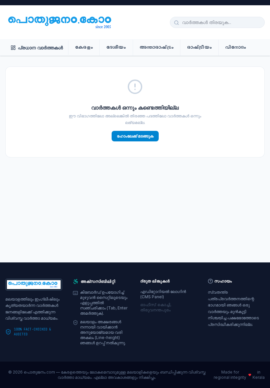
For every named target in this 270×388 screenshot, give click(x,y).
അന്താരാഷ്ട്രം (157, 47)
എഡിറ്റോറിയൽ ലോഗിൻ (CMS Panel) (163, 294)
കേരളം (84, 47)
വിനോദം (235, 47)
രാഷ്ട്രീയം (199, 47)
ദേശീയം (116, 47)
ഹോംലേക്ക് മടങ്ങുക (135, 135)
